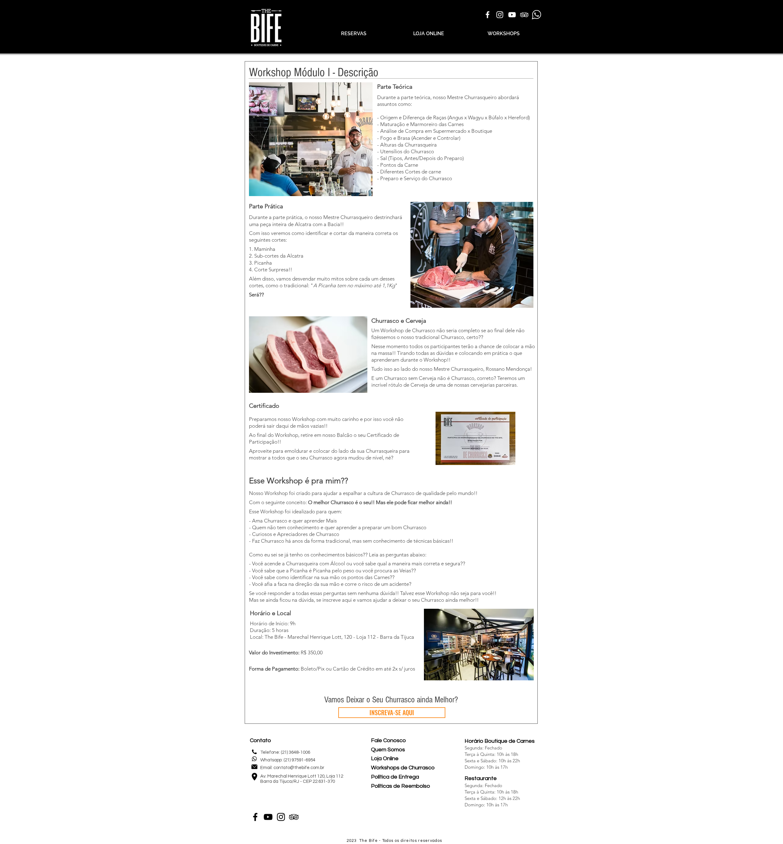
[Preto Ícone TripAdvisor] (293, 817)
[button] (308, 354)
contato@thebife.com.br (298, 767)
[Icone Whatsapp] (536, 14)
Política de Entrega (395, 777)
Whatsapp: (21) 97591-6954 (287, 760)
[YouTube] (268, 817)
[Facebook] (255, 817)
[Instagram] (281, 817)
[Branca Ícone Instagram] (499, 14)
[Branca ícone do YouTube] (512, 14)
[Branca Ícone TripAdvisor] (524, 14)
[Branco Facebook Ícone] (487, 14)
